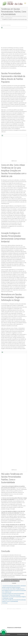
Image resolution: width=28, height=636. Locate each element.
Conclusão (5, 603)
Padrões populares (22, 579)
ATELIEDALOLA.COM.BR (12, 627)
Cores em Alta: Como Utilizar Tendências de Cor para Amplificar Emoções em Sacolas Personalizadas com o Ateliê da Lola (14, 590)
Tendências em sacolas (15, 580)
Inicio (2, 16)
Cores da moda (7, 579)
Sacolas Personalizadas (6, 25)
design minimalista (14, 579)
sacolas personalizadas (6, 580)
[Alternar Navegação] (25, 3)
